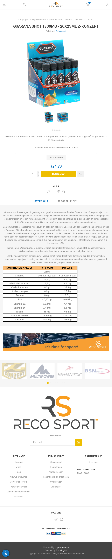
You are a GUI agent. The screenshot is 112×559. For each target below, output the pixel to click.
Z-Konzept (61, 31)
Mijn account (56, 462)
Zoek (18, 467)
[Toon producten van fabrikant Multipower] (14, 371)
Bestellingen (56, 467)
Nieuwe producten (18, 477)
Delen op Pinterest (58, 191)
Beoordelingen (67, 201)
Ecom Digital (61, 550)
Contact (19, 462)
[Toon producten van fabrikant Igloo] (97, 371)
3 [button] (50, 383)
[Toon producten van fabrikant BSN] (69, 371)
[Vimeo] (56, 518)
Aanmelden (78, 442)
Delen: (56, 186)
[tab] (41, 201)
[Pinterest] (50, 519)
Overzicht (41, 201)
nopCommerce (62, 547)
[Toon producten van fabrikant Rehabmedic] (42, 371)
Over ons (18, 496)
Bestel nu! (58, 174)
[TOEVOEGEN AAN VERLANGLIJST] (80, 174)
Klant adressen (56, 472)
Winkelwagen (56, 482)
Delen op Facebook (53, 191)
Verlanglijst (56, 486)
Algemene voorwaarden (18, 491)
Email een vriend (63, 191)
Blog (19, 472)
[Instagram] (61, 519)
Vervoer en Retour (18, 482)
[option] (49, 117)
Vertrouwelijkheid (18, 486)
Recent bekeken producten (56, 477)
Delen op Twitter (48, 191)
